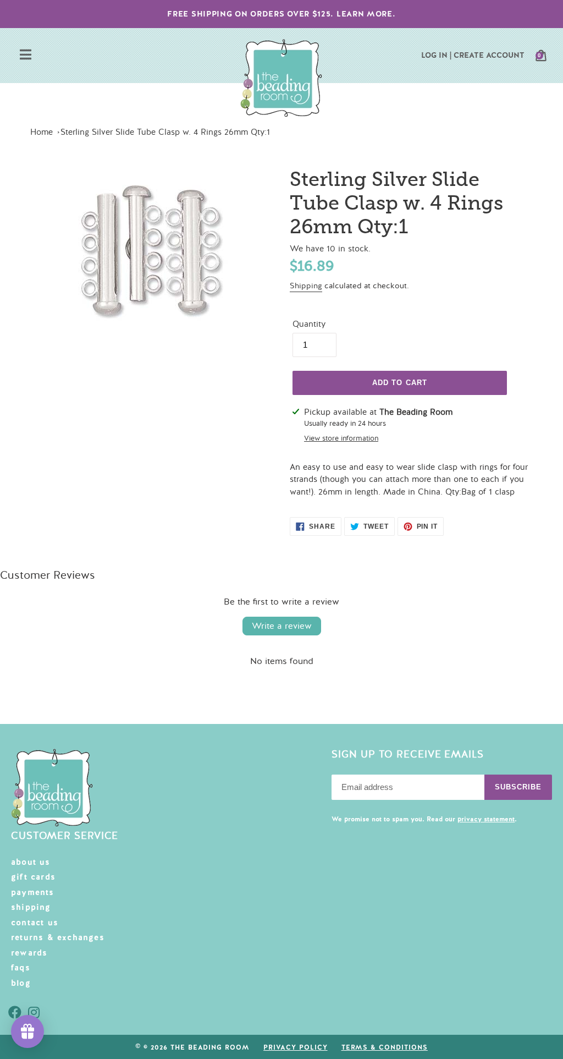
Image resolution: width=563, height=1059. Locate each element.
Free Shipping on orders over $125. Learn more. (281, 14)
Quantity (308, 324)
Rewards (29, 952)
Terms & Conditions (384, 1047)
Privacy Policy (295, 1047)
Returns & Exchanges (57, 937)
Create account (489, 55)
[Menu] (25, 56)
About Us (31, 862)
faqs (20, 967)
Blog (21, 983)
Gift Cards (33, 876)
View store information (341, 438)
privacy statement (486, 819)
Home (41, 132)
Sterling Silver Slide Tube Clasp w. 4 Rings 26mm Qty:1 (165, 132)
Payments (32, 892)
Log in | (436, 55)
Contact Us (34, 922)
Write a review (282, 626)
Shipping (306, 286)
